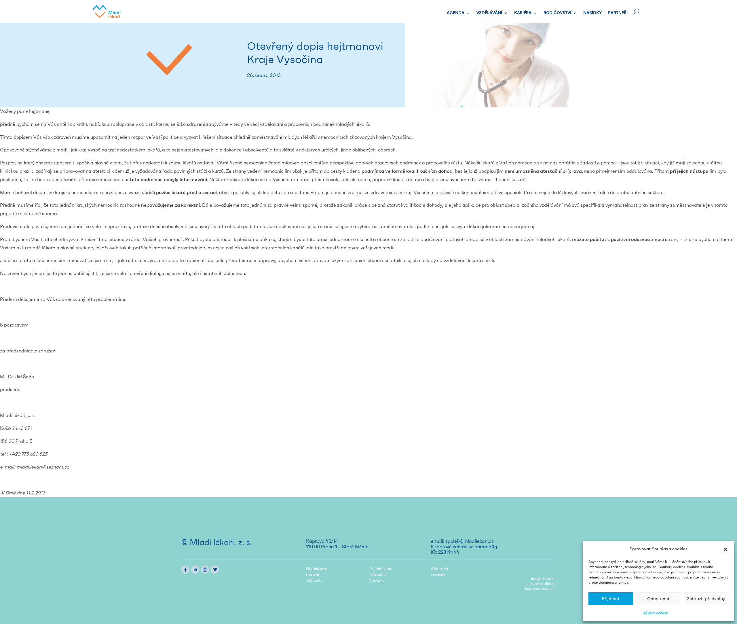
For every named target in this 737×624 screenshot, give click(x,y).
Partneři (618, 13)
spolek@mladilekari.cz (469, 541)
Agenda (455, 13)
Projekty (438, 574)
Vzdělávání (489, 13)
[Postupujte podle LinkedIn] (195, 570)
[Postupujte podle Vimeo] (215, 570)
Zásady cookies (655, 612)
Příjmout (611, 599)
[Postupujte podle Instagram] (205, 570)
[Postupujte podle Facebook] (185, 570)
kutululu (549, 579)
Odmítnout (658, 599)
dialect (550, 583)
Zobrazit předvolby (706, 599)
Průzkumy (377, 574)
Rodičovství (557, 13)
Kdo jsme (439, 568)
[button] (725, 549)
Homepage (316, 568)
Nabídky (592, 13)
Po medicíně (379, 568)
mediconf (548, 588)
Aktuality (314, 581)
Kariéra (522, 13)
